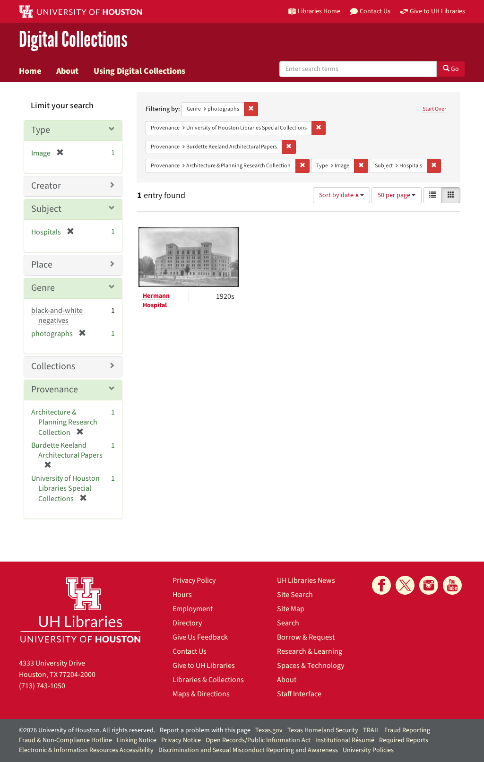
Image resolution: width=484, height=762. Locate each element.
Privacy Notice (181, 740)
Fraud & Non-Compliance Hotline (65, 740)
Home (30, 71)
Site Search (295, 594)
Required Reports (403, 740)
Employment (193, 609)
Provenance (54, 389)
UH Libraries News (306, 580)
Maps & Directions (201, 694)
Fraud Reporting (407, 730)
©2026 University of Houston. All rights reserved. (87, 730)
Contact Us (190, 651)
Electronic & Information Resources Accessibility (86, 750)
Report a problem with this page (205, 730)
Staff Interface (299, 694)
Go (454, 69)
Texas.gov (269, 730)
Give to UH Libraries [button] (437, 11)
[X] (405, 585)
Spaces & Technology (310, 665)
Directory (187, 623)
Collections (53, 366)
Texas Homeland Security (322, 730)
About (67, 71)
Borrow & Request (306, 637)
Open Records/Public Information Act (258, 740)
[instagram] (428, 585)
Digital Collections (73, 40)
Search (288, 623)
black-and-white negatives (57, 315)
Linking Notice (136, 740)
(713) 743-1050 (42, 686)
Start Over (434, 109)
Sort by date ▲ (339, 195)
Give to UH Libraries (204, 665)
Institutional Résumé (344, 740)
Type (40, 130)
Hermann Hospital (156, 300)
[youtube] (452, 585)
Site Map (290, 609)
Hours (182, 594)
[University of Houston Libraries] (80, 609)
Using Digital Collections (139, 71)
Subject (46, 209)
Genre (43, 287)
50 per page (395, 195)
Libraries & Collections (208, 680)
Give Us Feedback (200, 637)
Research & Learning (309, 651)
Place (41, 264)
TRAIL (371, 730)
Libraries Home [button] (319, 11)
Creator (46, 185)
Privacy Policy (194, 580)
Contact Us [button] (375, 11)
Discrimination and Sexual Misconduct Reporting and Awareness (248, 750)
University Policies (368, 750)
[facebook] (381, 585)
